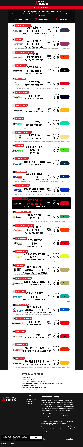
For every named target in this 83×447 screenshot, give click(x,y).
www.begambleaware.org (44, 389)
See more (68, 35)
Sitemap (12, 443)
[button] (41, 30)
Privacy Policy (29, 401)
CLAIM (65, 203)
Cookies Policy (7, 439)
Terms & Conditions (31, 399)
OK (36, 437)
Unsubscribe (29, 403)
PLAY (64, 30)
